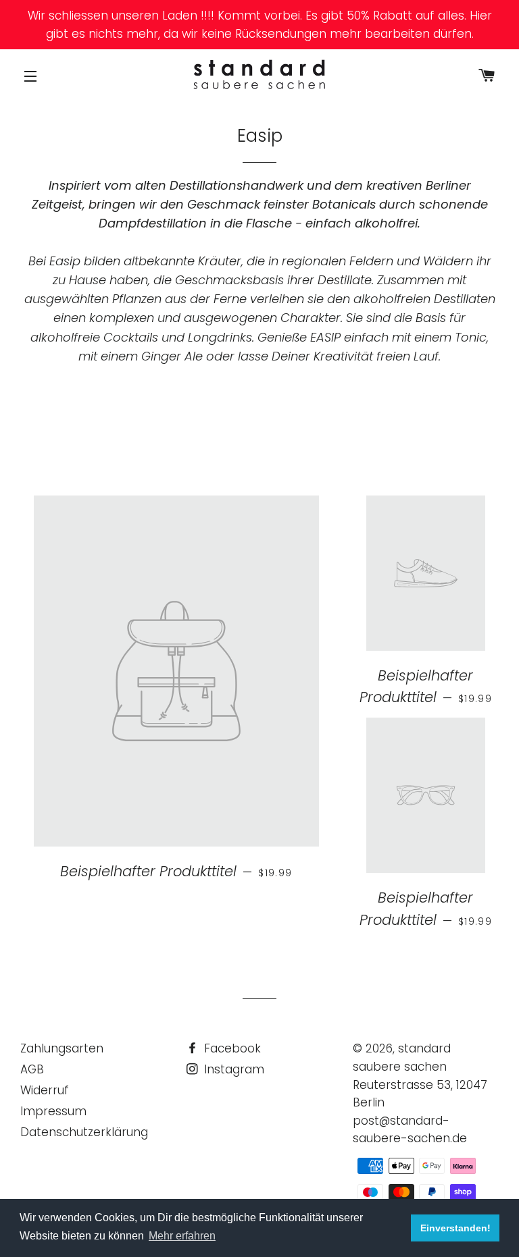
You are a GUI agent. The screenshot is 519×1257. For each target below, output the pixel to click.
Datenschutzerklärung (84, 1132)
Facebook (231, 1048)
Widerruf (44, 1090)
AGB (32, 1069)
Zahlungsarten (61, 1048)
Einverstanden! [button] (455, 1228)
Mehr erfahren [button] (182, 1235)
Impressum (53, 1111)
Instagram (232, 1069)
